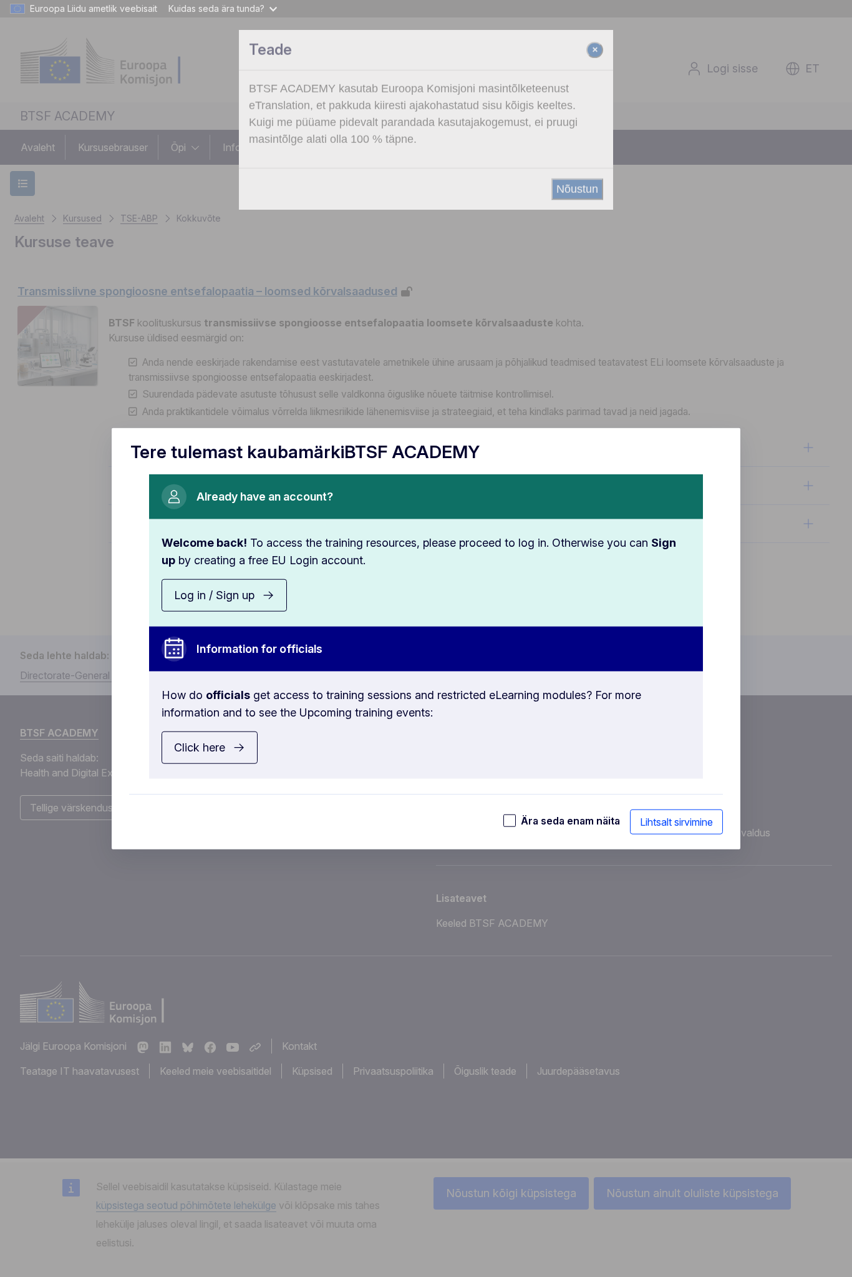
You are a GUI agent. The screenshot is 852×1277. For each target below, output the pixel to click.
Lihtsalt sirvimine (676, 821)
